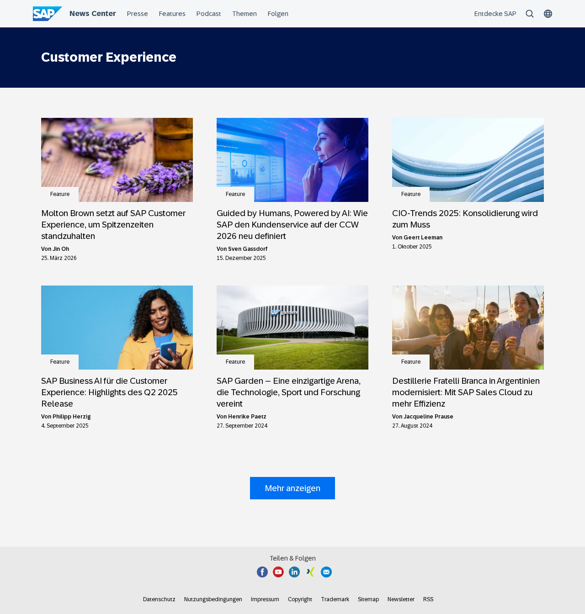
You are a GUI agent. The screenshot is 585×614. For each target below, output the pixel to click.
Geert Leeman (423, 237)
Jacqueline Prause (428, 416)
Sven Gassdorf (248, 249)
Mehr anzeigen (292, 488)
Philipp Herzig (72, 416)
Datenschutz (159, 599)
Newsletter (401, 599)
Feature (59, 194)
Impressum (265, 599)
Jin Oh (61, 249)
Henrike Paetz (247, 416)
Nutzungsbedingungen (213, 599)
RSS (428, 599)
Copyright (300, 599)
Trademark (335, 599)
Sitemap (368, 599)
